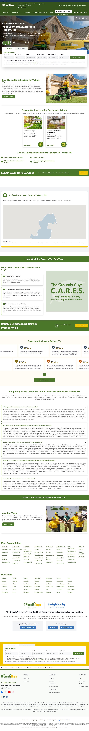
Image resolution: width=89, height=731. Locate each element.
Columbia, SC (16, 557)
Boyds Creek (6, 242)
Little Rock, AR (38, 563)
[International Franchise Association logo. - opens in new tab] (3, 697)
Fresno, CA (26, 556)
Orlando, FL (60, 552)
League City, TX (39, 557)
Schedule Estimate (8, 96)
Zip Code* (62, 650)
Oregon (58, 578)
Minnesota (26, 592)
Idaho (14, 583)
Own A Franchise (53, 686)
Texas (58, 592)
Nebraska (37, 586)
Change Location (22, 7)
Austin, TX (4, 555)
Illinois (14, 586)
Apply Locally (62, 5)
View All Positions (8, 524)
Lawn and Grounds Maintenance (13, 157)
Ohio (47, 589)
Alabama (4, 578)
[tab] (8, 48)
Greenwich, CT (38, 546)
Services (26, 675)
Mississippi (37, 578)
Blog (51, 12)
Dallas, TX (15, 563)
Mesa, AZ (48, 549)
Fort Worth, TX (27, 554)
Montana (37, 583)
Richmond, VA (60, 563)
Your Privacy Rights (65, 720)
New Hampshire (39, 592)
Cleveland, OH (16, 555)
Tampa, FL (81, 546)
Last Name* (18, 54)
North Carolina (49, 586)
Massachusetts (27, 586)
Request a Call (78, 653)
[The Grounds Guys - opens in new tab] (32, 605)
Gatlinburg (31, 242)
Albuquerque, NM (6, 549)
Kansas (25, 578)
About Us (27, 12)
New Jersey (49, 578)
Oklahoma (48, 592)
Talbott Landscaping (32, 667)
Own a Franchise (82, 5)
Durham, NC (27, 546)
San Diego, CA (71, 554)
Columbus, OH (16, 560)
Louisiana (26, 583)
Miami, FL (48, 552)
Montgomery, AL (50, 555)
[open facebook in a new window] (76, 18)
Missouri (37, 581)
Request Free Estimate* (64, 11)
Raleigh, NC (60, 560)
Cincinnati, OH (16, 552)
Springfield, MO (72, 562)
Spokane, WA (71, 559)
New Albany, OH (61, 546)
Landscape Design (29, 130)
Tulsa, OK (81, 549)
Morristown (48, 242)
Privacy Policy (35, 62)
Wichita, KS (81, 556)
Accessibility (42, 720)
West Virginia (71, 589)
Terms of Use (25, 720)
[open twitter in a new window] (80, 18)
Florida (14, 578)
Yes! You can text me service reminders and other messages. (20, 60)
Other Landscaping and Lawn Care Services (14, 161)
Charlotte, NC (16, 546)
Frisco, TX (26, 559)
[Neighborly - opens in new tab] (56, 605)
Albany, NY (4, 546)
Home (5, 667)
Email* (27, 54)
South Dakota (60, 586)
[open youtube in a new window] (83, 18)
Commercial (15, 12)
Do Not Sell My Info (51, 720)
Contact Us (52, 684)
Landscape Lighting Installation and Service (43, 161)
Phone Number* (40, 54)
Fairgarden (23, 242)
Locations (12, 667)
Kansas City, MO (39, 555)
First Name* (7, 54)
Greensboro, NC (28, 562)
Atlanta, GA (5, 552)
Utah (69, 578)
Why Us (51, 678)
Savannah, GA (71, 556)
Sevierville (64, 242)
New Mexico (49, 581)
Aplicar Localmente (72, 5)
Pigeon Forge (56, 242)
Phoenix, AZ (60, 555)
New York (48, 583)
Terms (29, 62)
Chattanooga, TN (17, 549)
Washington (71, 586)
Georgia (15, 581)
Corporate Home (83, 686)
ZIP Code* (61, 54)
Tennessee (59, 589)
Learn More (27, 145)
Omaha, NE (59, 549)
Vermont (70, 581)
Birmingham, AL (6, 562)
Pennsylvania (60, 581)
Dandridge (15, 242)
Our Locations (82, 681)
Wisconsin (70, 592)
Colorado (4, 589)
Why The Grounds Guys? (40, 12)
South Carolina (60, 583)
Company (52, 675)
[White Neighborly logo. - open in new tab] (4, 1)
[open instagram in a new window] (86, 18)
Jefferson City (40, 242)
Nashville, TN (49, 562)
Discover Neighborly (27, 627)
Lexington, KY (38, 560)
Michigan (26, 589)
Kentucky (26, 581)
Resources (82, 675)
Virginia (70, 583)
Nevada (37, 589)
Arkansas (4, 583)
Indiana (14, 589)
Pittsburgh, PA (60, 557)
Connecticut (5, 592)
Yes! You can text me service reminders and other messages (21, 656)
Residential (5, 12)
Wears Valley (81, 242)
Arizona (4, 581)
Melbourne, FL (49, 546)
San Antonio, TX (72, 551)
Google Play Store (67, 627)
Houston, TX (38, 549)
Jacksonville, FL (39, 552)
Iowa (14, 592)
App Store (54, 627)
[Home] (2, 667)
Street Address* (52, 54)
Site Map (81, 684)
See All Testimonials (44, 380)
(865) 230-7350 (80, 12)
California (4, 586)
